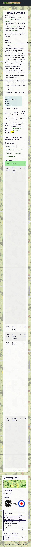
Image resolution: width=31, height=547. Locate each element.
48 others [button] (14, 30)
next (21, 19)
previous (7, 21)
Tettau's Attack (13, 27)
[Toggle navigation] (23, 3)
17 (13, 128)
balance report (22, 471)
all (15, 471)
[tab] (11, 146)
